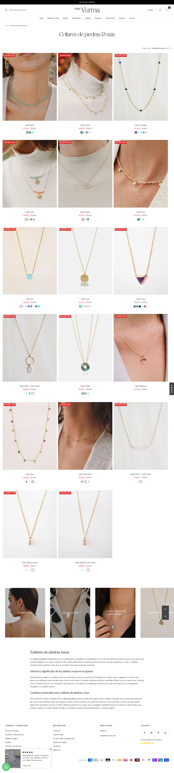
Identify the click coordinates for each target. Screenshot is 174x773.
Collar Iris (29, 299)
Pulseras (98, 18)
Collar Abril (29, 125)
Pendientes (76, 18)
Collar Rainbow (141, 386)
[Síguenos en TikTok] (165, 732)
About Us (57, 750)
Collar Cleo (29, 212)
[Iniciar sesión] (160, 10)
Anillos (65, 18)
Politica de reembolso (13, 750)
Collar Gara (140, 212)
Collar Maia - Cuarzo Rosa (29, 386)
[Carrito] (166, 10)
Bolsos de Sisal (53, 18)
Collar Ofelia (85, 386)
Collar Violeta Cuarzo (30, 562)
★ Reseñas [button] (172, 389)
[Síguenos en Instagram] (151, 732)
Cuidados (56, 746)
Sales (41, 18)
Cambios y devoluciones (14, 734)
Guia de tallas (58, 734)
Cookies (8, 742)
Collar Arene (85, 125)
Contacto (56, 731)
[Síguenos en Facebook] (144, 732)
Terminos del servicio (13, 746)
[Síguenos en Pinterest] (158, 732)
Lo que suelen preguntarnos (64, 738)
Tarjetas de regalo (60, 742)
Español (150, 10)
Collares (88, 18)
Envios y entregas (12, 731)
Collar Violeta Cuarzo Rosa (85, 562)
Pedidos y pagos (11, 738)
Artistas (122, 18)
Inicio (7, 25)
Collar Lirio (85, 299)
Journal (132, 18)
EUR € (9, 760)
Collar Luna (140, 299)
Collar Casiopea (141, 125)
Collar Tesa (29, 474)
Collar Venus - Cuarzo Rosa (140, 474)
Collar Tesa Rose (85, 474)
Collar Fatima (85, 212)
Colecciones (110, 18)
